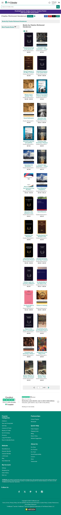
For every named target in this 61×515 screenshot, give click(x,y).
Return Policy (34, 436)
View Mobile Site (6, 460)
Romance (4, 435)
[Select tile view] (26, 31)
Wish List (4, 475)
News (32, 459)
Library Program (35, 419)
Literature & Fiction (6, 428)
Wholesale (33, 421)
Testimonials (34, 461)
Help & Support (35, 428)
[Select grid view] (24, 31)
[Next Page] (47, 387)
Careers (33, 456)
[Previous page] (35, 387)
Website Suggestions (36, 438)
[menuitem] (54, 2)
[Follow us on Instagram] (42, 492)
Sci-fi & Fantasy (6, 433)
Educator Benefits (6, 451)
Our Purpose (34, 449)
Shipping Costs (34, 431)
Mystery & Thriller (6, 430)
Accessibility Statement (30, 504)
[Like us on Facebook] (19, 492)
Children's (4, 421)
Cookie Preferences (53, 502)
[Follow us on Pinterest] (30, 492)
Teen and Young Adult (7, 423)
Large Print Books (6, 437)
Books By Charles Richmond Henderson (14, 21)
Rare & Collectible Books (8, 440)
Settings (4, 468)
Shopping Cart (5, 470)
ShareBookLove (6, 448)
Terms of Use (5, 502)
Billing (32, 433)
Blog (3, 458)
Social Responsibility (36, 454)
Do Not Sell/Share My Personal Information (28, 502)
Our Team (33, 452)
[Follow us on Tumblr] (36, 492)
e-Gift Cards (5, 456)
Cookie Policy (43, 502)
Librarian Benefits (6, 453)
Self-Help (4, 425)
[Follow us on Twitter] (25, 492)
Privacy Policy (13, 502)
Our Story (33, 447)
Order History (5, 472)
